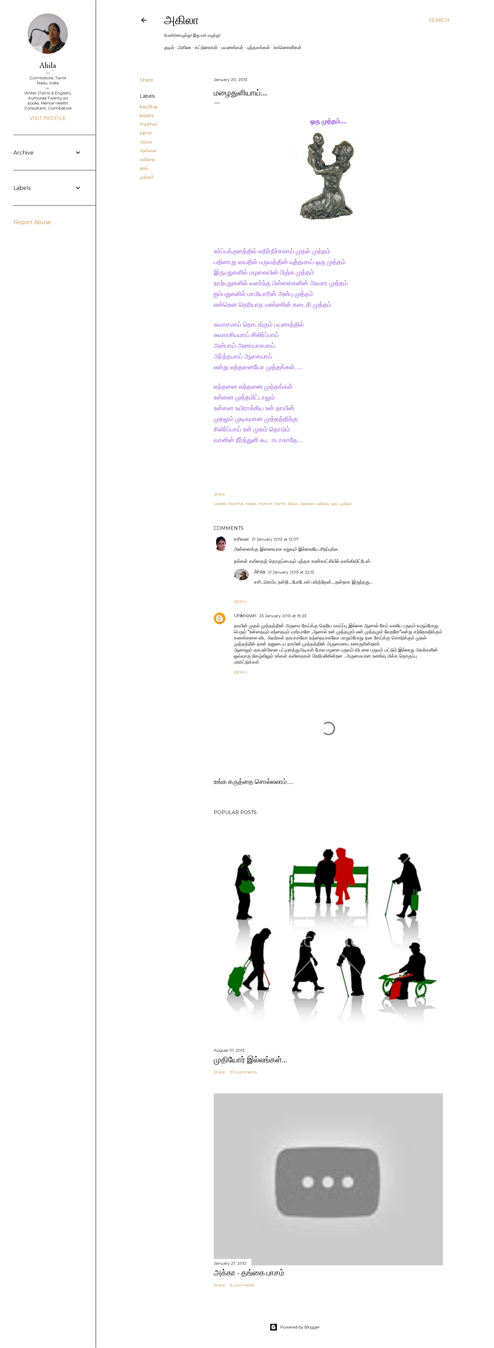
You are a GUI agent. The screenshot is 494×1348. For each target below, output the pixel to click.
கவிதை (147, 159)
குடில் (169, 47)
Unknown (245, 616)
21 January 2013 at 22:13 (291, 572)
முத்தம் (147, 177)
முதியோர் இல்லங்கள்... (250, 1059)
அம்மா (146, 142)
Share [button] (146, 80)
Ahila (259, 572)
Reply (240, 601)
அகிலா (181, 20)
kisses (147, 116)
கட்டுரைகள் (206, 47)
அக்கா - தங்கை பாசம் (249, 1272)
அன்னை (148, 151)
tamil (146, 133)
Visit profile (48, 118)
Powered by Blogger (300, 1327)
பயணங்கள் (232, 47)
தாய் (144, 168)
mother (149, 124)
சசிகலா (241, 539)
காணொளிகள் (287, 47)
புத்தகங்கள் (258, 47)
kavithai (149, 107)
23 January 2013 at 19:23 (282, 615)
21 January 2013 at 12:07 (275, 539)
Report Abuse (32, 222)
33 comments (243, 1072)
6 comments (242, 1285)
